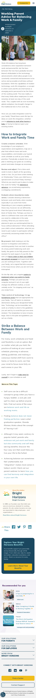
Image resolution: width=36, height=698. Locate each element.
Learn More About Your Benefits (18, 567)
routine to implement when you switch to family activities (16, 277)
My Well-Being (7, 9)
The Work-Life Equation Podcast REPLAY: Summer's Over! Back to (25, 621)
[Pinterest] (26, 670)
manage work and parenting (25, 627)
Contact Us (24, 3)
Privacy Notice (13, 693)
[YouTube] (20, 670)
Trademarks (21, 695)
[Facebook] (9, 670)
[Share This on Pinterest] (23, 528)
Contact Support (18, 685)
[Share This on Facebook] (12, 528)
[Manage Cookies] (2, 694)
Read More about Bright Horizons (14, 515)
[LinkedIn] (15, 670)
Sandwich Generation (23, 612)
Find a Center (18, 678)
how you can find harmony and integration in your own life (19, 474)
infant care (20, 599)
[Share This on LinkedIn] (29, 528)
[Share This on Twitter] (18, 528)
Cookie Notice (22, 693)
